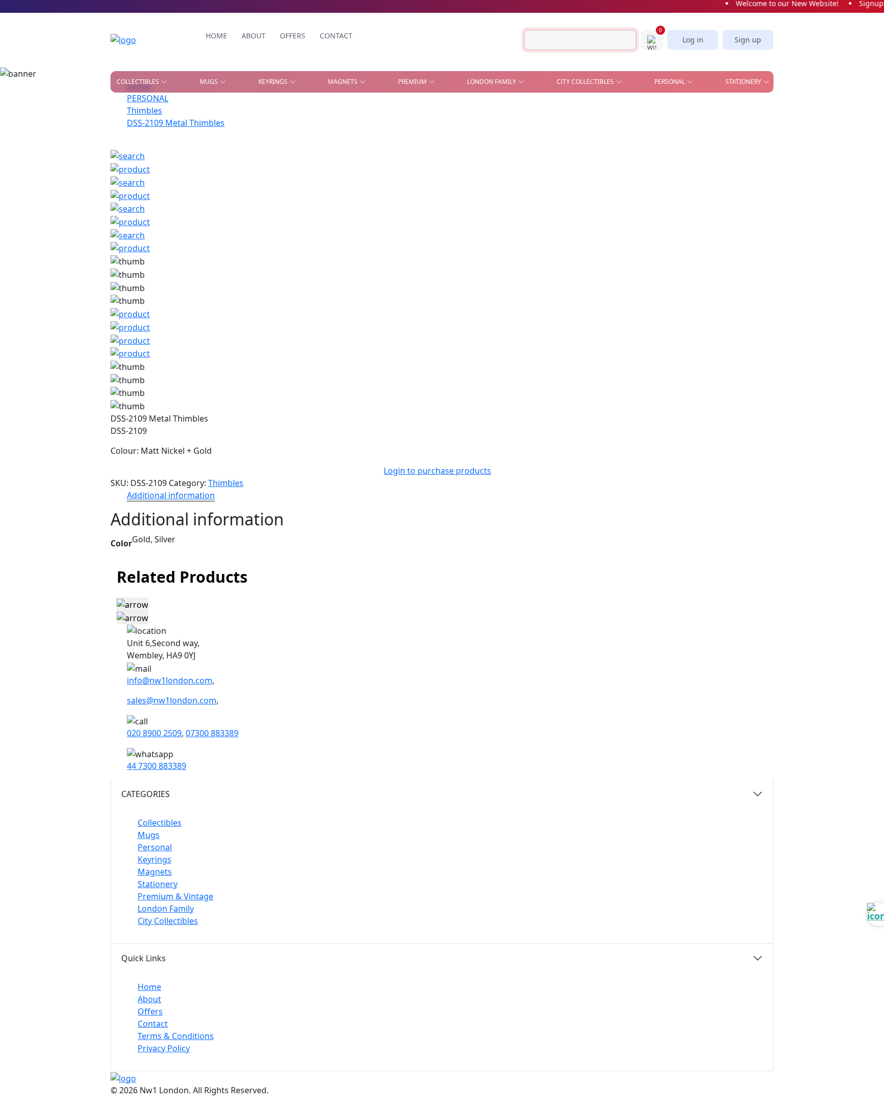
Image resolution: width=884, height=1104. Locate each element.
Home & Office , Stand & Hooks (623, 114)
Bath (345, 110)
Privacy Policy (164, 1048)
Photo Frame (529, 175)
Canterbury (358, 125)
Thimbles (522, 204)
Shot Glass (135, 169)
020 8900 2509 (154, 733)
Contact (153, 1023)
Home (149, 986)
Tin (332, 169)
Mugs (149, 835)
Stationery (158, 884)
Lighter (421, 175)
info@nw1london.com (169, 680)
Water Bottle (431, 204)
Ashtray (130, 110)
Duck (125, 140)
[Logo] (138, 40)
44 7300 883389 (156, 765)
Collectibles (160, 822)
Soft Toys (620, 189)
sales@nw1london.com (171, 700)
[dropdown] (166, 82)
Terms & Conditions (176, 1036)
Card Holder (430, 146)
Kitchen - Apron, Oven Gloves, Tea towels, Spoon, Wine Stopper (642, 153)
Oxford (350, 140)
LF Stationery (262, 140)
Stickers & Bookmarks (719, 110)
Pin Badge (133, 155)
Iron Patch (135, 184)
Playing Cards (508, 110)
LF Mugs (253, 125)
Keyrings (154, 859)
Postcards (600, 132)
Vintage (227, 184)
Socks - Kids (526, 189)
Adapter (422, 110)
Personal (155, 847)
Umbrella (621, 204)
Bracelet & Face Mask (445, 132)
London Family (166, 908)
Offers (150, 1011)
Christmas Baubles (149, 125)
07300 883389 (212, 733)
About (149, 999)
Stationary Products (521, 132)
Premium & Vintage (175, 896)
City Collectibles (168, 920)
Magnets (155, 871)
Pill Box (618, 175)
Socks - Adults (433, 189)
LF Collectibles (266, 110)
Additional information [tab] (171, 495)
